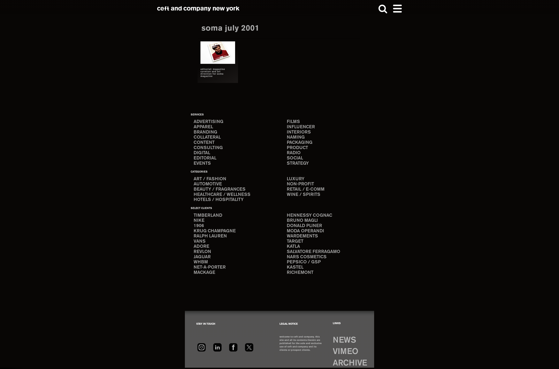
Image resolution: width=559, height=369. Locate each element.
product (297, 148)
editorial (205, 158)
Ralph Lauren (210, 236)
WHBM (201, 262)
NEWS (344, 340)
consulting (208, 148)
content (204, 143)
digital (202, 153)
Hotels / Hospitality (219, 200)
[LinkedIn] (217, 347)
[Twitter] (249, 347)
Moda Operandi (305, 231)
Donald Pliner (304, 226)
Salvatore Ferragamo (313, 252)
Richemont (300, 273)
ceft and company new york (198, 9)
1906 (199, 226)
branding (205, 132)
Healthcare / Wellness (222, 195)
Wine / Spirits (303, 195)
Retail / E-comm (305, 189)
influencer (301, 127)
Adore (201, 246)
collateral (207, 137)
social (295, 158)
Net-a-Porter (210, 267)
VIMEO (345, 351)
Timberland (208, 215)
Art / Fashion (210, 179)
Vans (200, 241)
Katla (293, 246)
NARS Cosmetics (307, 257)
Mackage (204, 273)
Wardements (302, 236)
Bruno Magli (302, 221)
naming (296, 137)
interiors (299, 132)
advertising (208, 122)
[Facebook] (233, 347)
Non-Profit (300, 184)
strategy (298, 163)
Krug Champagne (215, 231)
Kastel (295, 267)
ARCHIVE (350, 363)
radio (294, 153)
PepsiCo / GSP (304, 262)
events (202, 163)
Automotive (208, 184)
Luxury (295, 179)
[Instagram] (201, 347)
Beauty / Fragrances (219, 189)
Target (295, 241)
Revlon (202, 252)
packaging (299, 143)
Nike (199, 221)
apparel (203, 127)
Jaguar (202, 257)
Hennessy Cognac (309, 215)
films (293, 122)
